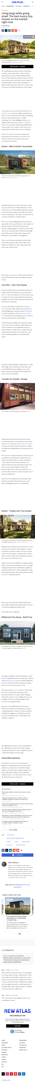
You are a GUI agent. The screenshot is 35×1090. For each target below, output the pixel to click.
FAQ (3, 1066)
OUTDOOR (18, 6)
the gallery (10, 134)
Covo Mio (7, 295)
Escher (6, 221)
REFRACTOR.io (23, 1050)
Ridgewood (11, 775)
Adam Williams (13, 863)
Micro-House (26, 841)
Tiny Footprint (20, 845)
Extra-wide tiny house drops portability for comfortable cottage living (16, 918)
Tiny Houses (5, 10)
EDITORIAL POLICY (7, 1047)
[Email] (19, 30)
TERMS (4, 1057)
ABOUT (4, 1045)
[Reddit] (12, 30)
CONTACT (4, 1062)
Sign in (5, 956)
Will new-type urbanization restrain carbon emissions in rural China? (16, 792)
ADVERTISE (5, 1054)
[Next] (31, 914)
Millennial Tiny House (8, 680)
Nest (3, 316)
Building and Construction (15, 838)
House (8, 841)
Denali (30, 547)
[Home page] (17, 2)
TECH (3, 6)
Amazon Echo (26, 313)
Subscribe (17, 1026)
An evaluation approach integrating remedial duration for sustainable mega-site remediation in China (15, 822)
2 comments (19, 855)
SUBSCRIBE (5, 1042)
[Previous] (4, 914)
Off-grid (9, 845)
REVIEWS (4, 1052)
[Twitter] (6, 30)
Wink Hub (29, 311)
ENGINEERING (10, 6)
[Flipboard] (16, 30)
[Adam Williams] (4, 864)
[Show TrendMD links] (32, 829)
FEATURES (4, 1050)
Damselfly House (14, 763)
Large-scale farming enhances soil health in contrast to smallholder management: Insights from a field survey (15, 798)
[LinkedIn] (9, 30)
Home (16, 841)
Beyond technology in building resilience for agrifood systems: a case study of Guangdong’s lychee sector (17, 810)
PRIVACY (4, 1059)
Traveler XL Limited (26, 444)
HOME (3, 1040)
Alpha (30, 205)
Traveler (7, 444)
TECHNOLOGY (23, 1045)
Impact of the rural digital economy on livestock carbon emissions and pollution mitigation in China (17, 804)
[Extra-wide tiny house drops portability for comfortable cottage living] (17, 906)
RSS (3, 1064)
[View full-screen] (33, 37)
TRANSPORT (26, 6)
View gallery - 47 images (17, 66)
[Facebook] (3, 30)
